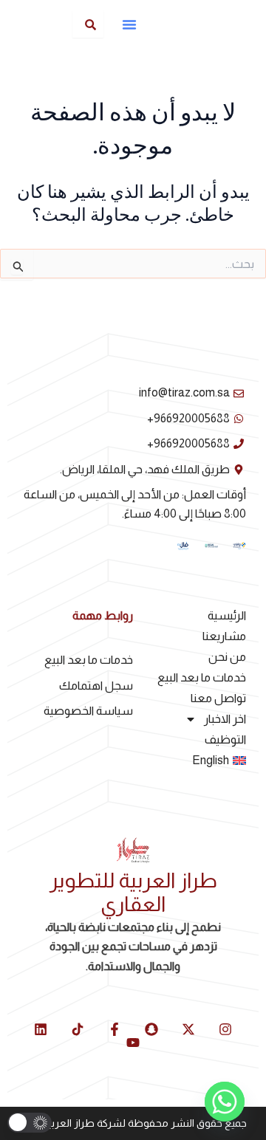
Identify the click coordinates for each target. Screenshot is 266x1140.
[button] (129, 24)
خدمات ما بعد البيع (201, 677)
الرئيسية (227, 615)
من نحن (227, 656)
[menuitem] (189, 760)
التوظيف (225, 739)
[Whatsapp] (225, 1102)
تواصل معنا (218, 698)
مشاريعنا (224, 636)
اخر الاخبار (225, 718)
